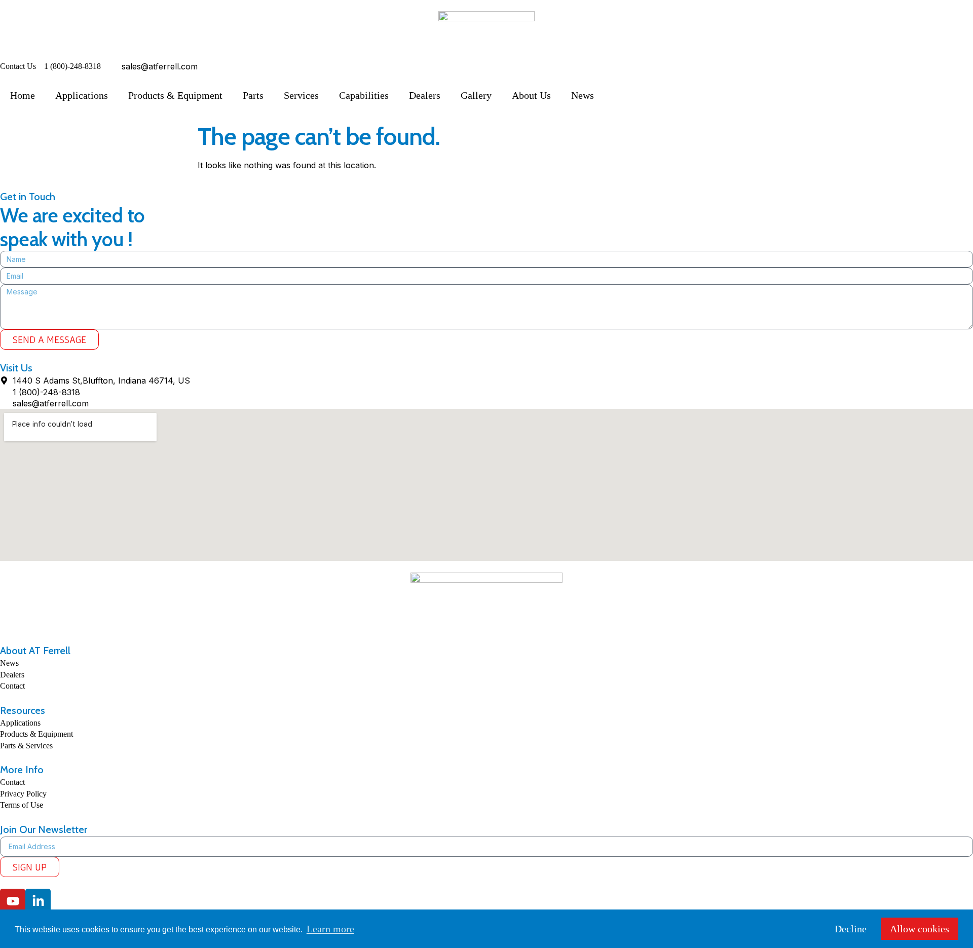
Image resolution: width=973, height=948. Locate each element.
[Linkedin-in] (38, 901)
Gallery (476, 95)
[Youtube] (12, 901)
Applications (81, 95)
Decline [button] (851, 928)
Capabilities (364, 95)
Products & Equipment (175, 95)
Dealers (424, 95)
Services (301, 95)
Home (22, 95)
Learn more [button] (330, 928)
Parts (253, 95)
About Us (531, 95)
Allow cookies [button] (919, 928)
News (582, 95)
